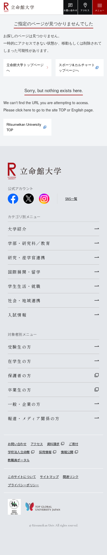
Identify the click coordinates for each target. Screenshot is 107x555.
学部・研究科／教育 (29, 243)
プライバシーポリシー (23, 485)
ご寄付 (73, 444)
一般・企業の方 (24, 404)
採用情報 (45, 452)
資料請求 (53, 444)
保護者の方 (19, 375)
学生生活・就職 (24, 286)
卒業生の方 (19, 390)
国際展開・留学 (24, 272)
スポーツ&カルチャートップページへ (77, 67)
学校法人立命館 (19, 452)
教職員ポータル (19, 460)
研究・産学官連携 (27, 257)
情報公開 (67, 452)
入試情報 (17, 315)
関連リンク (70, 476)
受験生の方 (19, 347)
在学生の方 (19, 361)
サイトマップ (49, 476)
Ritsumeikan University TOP (23, 127)
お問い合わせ (17, 444)
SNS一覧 (71, 198)
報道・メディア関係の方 (34, 418)
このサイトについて (22, 476)
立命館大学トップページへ (25, 67)
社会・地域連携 (24, 300)
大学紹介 (17, 229)
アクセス (37, 444)
